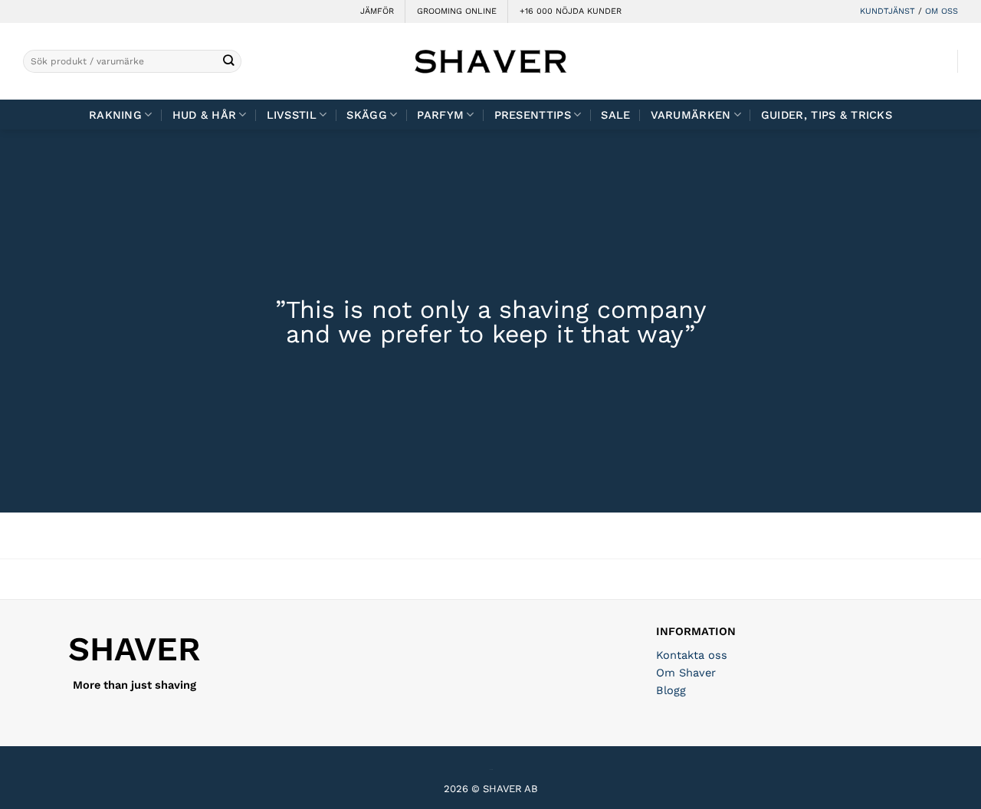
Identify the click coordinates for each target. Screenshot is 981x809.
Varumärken (691, 115)
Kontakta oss (691, 655)
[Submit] (229, 62)
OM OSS (941, 11)
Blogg (671, 690)
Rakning (115, 115)
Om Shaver (686, 673)
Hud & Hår (204, 115)
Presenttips (532, 115)
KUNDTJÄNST (887, 11)
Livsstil (292, 115)
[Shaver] (490, 61)
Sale (615, 115)
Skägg (366, 115)
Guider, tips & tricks (826, 115)
